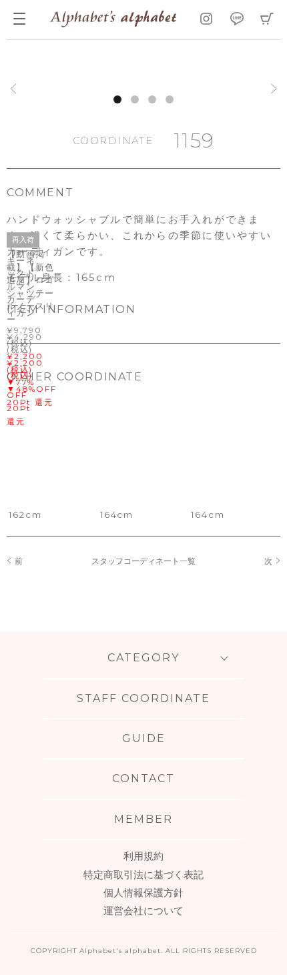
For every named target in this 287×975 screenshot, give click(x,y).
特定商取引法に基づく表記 (143, 874)
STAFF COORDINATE (143, 698)
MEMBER (143, 819)
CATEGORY (143, 657)
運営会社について (143, 910)
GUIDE (144, 738)
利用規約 (143, 856)
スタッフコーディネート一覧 (143, 561)
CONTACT (143, 778)
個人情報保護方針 (143, 892)
